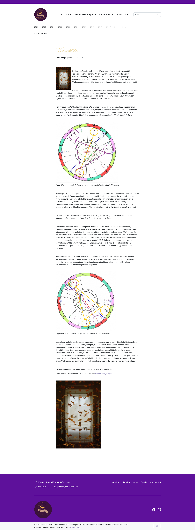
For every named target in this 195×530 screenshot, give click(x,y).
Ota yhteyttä (119, 14)
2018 (100, 27)
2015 (124, 27)
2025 (44, 27)
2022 (68, 27)
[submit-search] (158, 14)
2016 (116, 27)
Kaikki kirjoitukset (42, 33)
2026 (36, 27)
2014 (132, 27)
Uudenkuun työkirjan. (103, 374)
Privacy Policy (74, 527)
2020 (84, 27)
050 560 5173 (43, 486)
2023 (60, 27)
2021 (76, 27)
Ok (157, 526)
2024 (52, 27)
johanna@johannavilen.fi (67, 486)
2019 (92, 27)
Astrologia (66, 14)
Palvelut (103, 14)
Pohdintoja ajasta (85, 14)
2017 (108, 27)
